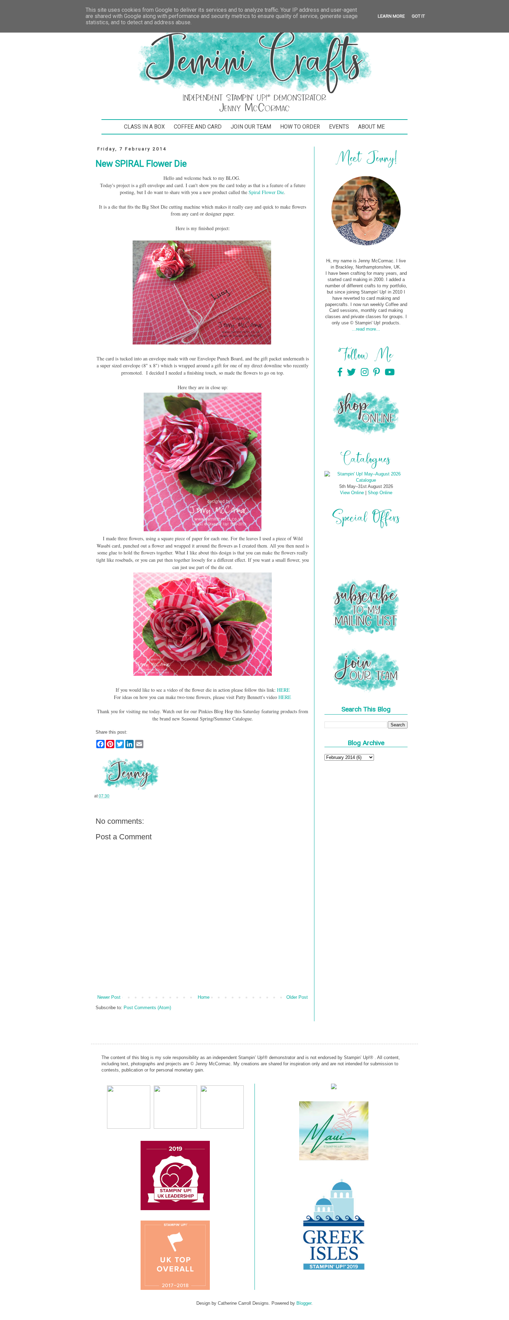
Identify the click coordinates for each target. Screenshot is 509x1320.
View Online (352, 492)
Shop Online (380, 492)
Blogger (303, 1303)
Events (339, 126)
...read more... (366, 329)
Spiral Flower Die (266, 192)
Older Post (297, 997)
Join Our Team (251, 126)
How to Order (300, 126)
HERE (283, 690)
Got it (418, 16)
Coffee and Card (198, 126)
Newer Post (108, 997)
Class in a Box (144, 126)
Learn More (391, 16)
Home (203, 997)
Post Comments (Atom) (147, 1007)
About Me (371, 126)
